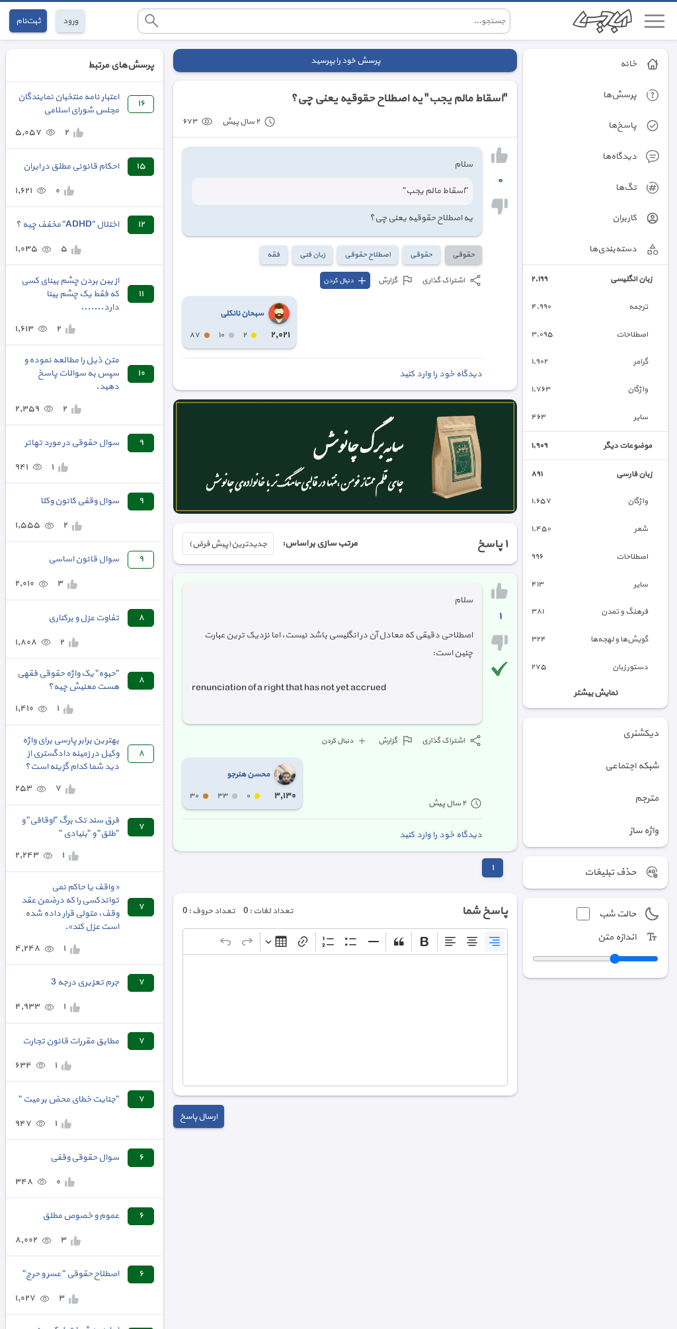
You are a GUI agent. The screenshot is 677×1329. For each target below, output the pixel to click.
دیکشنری (640, 734)
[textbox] (345, 1020)
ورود (70, 21)
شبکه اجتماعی (631, 766)
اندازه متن (617, 937)
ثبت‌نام (28, 21)
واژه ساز (643, 831)
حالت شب (617, 914)
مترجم (646, 798)
